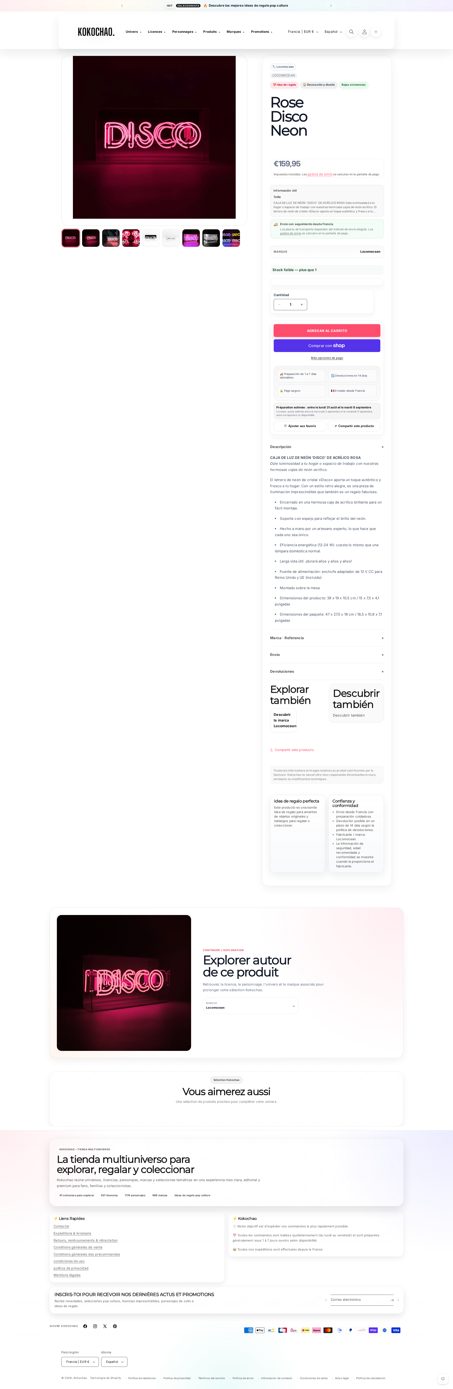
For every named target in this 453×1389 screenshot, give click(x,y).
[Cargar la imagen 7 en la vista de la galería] (191, 238)
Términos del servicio (211, 1378)
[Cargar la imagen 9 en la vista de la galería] (231, 238)
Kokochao (80, 1378)
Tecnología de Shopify (105, 1378)
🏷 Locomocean (283, 67)
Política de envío (243, 1378)
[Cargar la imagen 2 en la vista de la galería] (91, 238)
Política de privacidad (177, 1378)
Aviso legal (342, 1378)
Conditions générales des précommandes (87, 1254)
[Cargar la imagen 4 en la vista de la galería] (131, 238)
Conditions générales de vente (78, 1247)
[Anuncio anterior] (122, 6)
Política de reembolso (142, 1378)
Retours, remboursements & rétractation (86, 1240)
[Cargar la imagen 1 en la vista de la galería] (71, 238)
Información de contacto (277, 1378)
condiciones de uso (69, 1261)
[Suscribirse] (392, 1300)
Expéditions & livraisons (72, 1233)
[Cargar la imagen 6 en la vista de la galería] (171, 238)
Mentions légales (67, 1275)
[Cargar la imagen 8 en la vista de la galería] (211, 238)
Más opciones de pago (327, 358)
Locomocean (370, 251)
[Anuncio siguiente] (331, 6)
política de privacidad (71, 1268)
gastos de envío (319, 174)
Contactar (62, 1226)
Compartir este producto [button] (294, 750)
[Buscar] (351, 32)
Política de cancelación (371, 1378)
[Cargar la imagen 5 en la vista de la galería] (151, 238)
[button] (376, 32)
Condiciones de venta (313, 1378)
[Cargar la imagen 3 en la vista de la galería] (111, 238)
